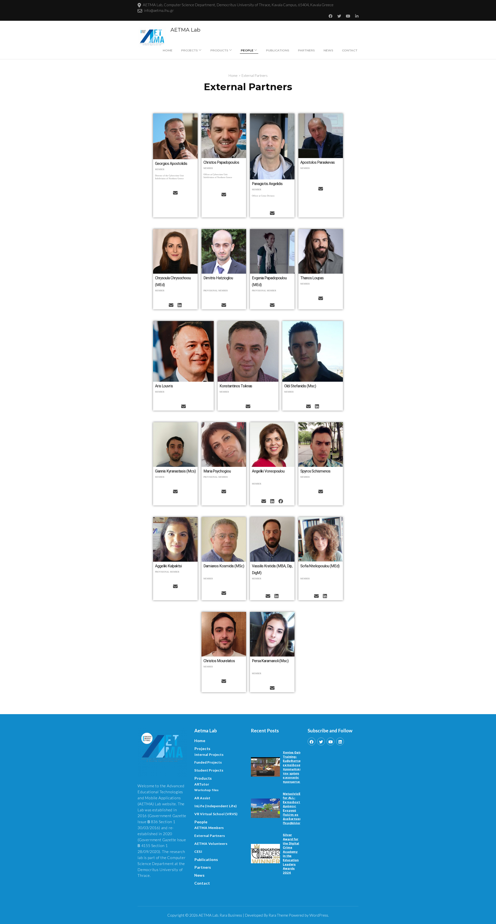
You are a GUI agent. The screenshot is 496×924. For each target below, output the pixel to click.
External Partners (209, 835)
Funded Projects (208, 762)
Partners (306, 50)
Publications (277, 50)
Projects (189, 50)
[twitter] (321, 741)
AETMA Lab (185, 30)
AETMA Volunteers (210, 843)
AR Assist (202, 798)
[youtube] (330, 741)
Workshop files (206, 790)
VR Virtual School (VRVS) (216, 814)
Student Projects (208, 770)
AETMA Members (209, 827)
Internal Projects (209, 754)
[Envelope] (175, 192)
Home (167, 50)
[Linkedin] (179, 305)
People (247, 50)
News (328, 50)
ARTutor (201, 784)
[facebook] (311, 741)
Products (219, 50)
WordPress (318, 915)
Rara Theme (278, 915)
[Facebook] (280, 501)
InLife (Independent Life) (215, 806)
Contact (349, 50)
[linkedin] (340, 741)
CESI (198, 851)
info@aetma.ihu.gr (159, 10)
